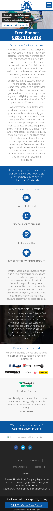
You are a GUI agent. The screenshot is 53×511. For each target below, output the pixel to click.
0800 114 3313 (26, 37)
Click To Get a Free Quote (26, 505)
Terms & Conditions (19, 467)
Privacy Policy (26, 473)
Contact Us (18, 460)
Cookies (38, 467)
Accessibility (34, 460)
